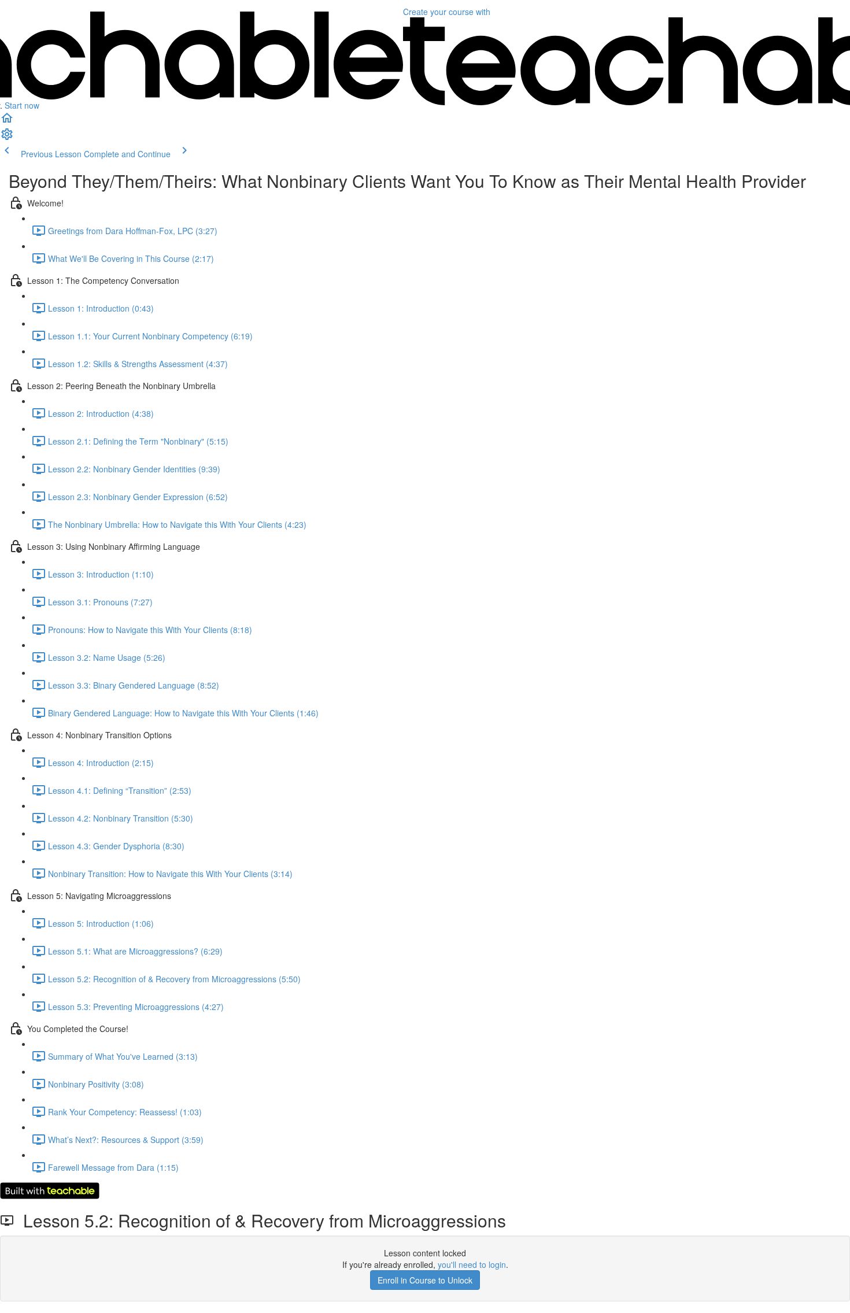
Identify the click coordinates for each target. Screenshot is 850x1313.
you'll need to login (472, 1264)
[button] (7, 121)
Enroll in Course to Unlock (425, 1280)
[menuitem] (7, 137)
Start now (22, 105)
